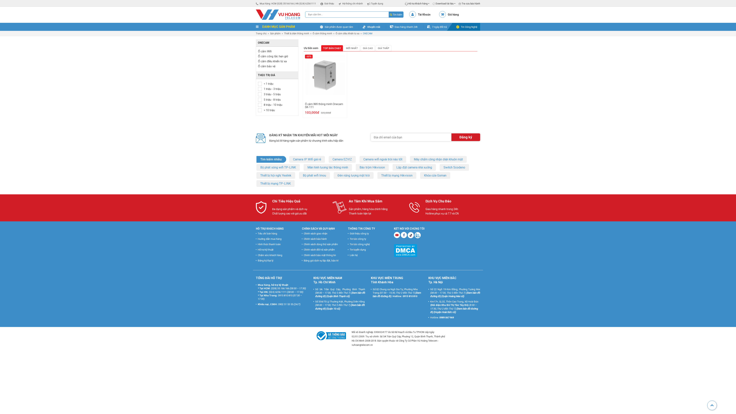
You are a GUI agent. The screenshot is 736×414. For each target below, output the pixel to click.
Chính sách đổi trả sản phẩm (319, 249)
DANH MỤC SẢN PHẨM (278, 27)
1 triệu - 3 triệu (272, 88)
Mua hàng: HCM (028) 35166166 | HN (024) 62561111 (288, 3)
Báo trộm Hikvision (372, 167)
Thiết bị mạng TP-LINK (275, 183)
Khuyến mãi (373, 26)
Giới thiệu (329, 3)
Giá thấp (383, 48)
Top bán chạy (332, 48)
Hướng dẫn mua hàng (270, 238)
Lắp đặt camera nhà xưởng (414, 167)
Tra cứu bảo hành (470, 3)
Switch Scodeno (454, 167)
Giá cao (368, 48)
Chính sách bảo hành (315, 238)
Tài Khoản (424, 14)
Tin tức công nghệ (360, 244)
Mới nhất (352, 48)
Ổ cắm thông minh (322, 33)
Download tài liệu (444, 3)
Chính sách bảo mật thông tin (320, 255)
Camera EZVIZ (342, 159)
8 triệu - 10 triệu (273, 104)
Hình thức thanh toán (269, 244)
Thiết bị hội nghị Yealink (275, 175)
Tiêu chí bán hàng (267, 233)
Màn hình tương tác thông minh (327, 167)
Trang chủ (261, 33)
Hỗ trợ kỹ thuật (266, 249)
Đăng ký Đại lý (265, 260)
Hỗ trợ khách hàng (418, 3)
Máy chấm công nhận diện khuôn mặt (438, 159)
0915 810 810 (285, 295)
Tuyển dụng (377, 3)
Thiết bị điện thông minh (296, 33)
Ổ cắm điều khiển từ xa (347, 33)
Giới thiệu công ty (359, 233)
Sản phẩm (275, 33)
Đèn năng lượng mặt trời (354, 175)
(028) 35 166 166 (280, 288)
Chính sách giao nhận (315, 233)
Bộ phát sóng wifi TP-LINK (278, 167)
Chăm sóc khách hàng (270, 255)
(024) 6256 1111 (278, 292)
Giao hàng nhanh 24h (406, 26)
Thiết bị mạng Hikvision (396, 175)
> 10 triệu (269, 110)
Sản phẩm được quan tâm (339, 26)
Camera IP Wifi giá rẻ (307, 159)
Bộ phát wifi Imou (314, 175)
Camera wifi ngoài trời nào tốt (382, 159)
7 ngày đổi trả (439, 26)
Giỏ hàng (453, 14)
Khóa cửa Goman (435, 175)
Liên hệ (354, 255)
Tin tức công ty (358, 238)
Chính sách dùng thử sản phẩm (321, 244)
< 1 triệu (268, 83)
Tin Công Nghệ (469, 26)
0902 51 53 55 (285, 304)
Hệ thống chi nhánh (352, 3)
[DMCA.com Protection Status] (405, 250)
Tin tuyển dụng (358, 249)
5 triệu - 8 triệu (272, 99)
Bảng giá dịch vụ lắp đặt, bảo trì (321, 260)
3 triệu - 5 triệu (272, 94)
